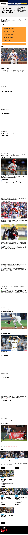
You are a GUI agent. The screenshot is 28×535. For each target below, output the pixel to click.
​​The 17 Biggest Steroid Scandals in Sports (10, 398)
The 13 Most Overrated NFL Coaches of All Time (6, 480)
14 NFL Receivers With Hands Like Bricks (21, 498)
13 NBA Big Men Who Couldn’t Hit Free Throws (7, 516)
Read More (2, 486)
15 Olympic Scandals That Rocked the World (11, 446)
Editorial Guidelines (12, 527)
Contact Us (23, 527)
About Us (10, 527)
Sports (2, 458)
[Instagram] (3, 530)
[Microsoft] (6, 530)
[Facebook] (1, 530)
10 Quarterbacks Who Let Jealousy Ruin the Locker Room (6, 460)
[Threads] (1, 531)
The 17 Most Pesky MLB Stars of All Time (21, 460)
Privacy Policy (17, 527)
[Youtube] (4, 530)
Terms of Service (20, 527)
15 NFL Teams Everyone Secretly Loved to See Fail (6, 498)
